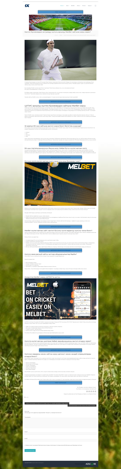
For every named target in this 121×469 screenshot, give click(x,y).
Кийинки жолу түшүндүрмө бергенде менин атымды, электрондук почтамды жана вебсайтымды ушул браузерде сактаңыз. (54, 445)
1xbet (67, 5)
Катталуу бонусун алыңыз (60, 101)
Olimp (78, 5)
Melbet (61, 5)
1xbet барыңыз (60, 12)
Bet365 (72, 5)
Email (26, 438)
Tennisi (83, 5)
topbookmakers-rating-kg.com (37, 462)
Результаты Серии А (79, 463)
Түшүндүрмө (27, 417)
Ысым (26, 431)
